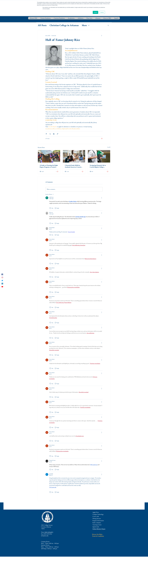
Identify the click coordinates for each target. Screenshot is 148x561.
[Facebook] (2, 274)
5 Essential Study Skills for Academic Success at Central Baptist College (73, 166)
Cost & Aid (95, 516)
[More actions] (102, 35)
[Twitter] (2, 280)
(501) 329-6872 (49, 532)
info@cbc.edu (44, 536)
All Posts (42, 25)
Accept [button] (95, 12)
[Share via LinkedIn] (53, 134)
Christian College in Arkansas (64, 25)
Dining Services (96, 518)
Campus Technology (98, 514)
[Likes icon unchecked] (50, 208)
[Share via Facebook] (46, 134)
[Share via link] (57, 134)
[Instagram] (2, 277)
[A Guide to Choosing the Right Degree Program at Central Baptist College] (49, 156)
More (84, 25)
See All (108, 147)
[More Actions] (102, 198)
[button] (108, 25)
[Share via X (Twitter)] (50, 134)
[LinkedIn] (2, 283)
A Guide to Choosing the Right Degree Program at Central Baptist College (49, 166)
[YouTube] (2, 286)
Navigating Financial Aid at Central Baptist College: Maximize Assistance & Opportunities (98, 166)
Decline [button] (102, 12)
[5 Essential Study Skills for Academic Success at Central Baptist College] (74, 156)
